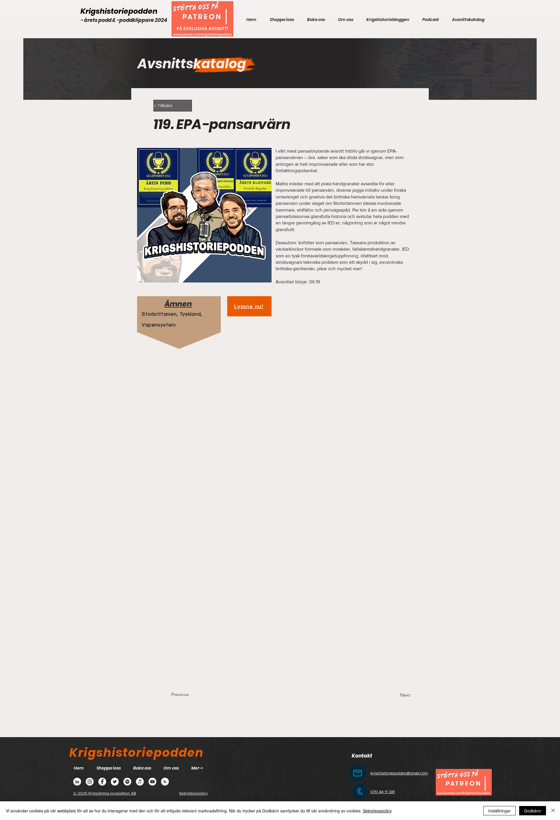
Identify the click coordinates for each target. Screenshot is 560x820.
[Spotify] (127, 782)
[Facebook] (102, 782)
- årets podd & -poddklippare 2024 (123, 20)
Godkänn (532, 811)
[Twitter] (115, 782)
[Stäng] (553, 810)
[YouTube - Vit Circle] (152, 782)
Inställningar (499, 811)
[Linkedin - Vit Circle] (77, 782)
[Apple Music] (140, 782)
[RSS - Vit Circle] (165, 782)
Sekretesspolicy (377, 811)
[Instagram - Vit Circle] (90, 782)
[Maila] (358, 773)
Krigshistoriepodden (119, 11)
